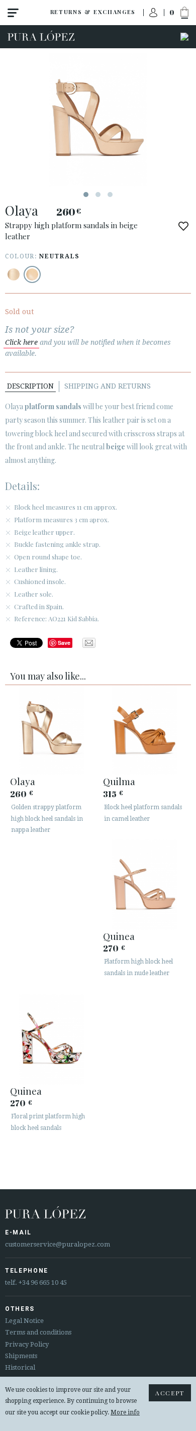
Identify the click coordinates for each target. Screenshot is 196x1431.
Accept (169, 1393)
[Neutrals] (32, 274)
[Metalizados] (13, 274)
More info (125, 1412)
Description (30, 386)
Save (64, 642)
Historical (20, 1367)
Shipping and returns (107, 386)
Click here (21, 342)
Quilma (119, 781)
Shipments (21, 1356)
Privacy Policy (27, 1344)
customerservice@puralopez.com (57, 1244)
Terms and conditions (38, 1332)
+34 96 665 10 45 (43, 1282)
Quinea (119, 935)
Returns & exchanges (93, 12)
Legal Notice (24, 1320)
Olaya (22, 781)
